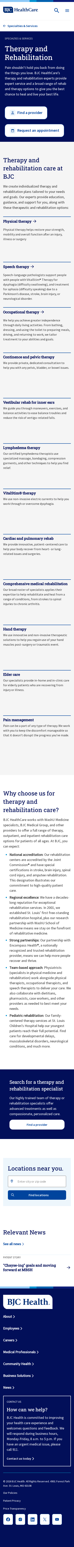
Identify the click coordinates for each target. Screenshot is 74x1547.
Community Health (17, 1363)
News (7, 1387)
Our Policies (10, 1493)
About (7, 1316)
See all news (12, 1244)
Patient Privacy (12, 1500)
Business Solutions (17, 1375)
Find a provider (37, 1125)
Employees (11, 1328)
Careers (8, 1340)
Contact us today (19, 1458)
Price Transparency (14, 1508)
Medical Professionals (19, 1352)
